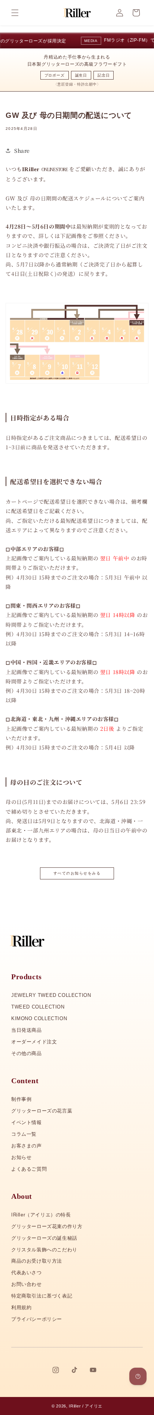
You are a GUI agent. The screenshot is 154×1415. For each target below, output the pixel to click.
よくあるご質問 (29, 1169)
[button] (15, 13)
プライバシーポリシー (36, 1319)
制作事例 (21, 1099)
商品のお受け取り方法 (36, 1260)
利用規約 (21, 1307)
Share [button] (22, 150)
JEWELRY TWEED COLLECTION (51, 995)
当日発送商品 (26, 1030)
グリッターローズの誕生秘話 (44, 1238)
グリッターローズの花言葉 (41, 1110)
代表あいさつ (26, 1272)
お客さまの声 (26, 1145)
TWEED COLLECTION (38, 1006)
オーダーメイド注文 (34, 1041)
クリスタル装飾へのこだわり (44, 1249)
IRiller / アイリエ (85, 1406)
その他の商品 (26, 1053)
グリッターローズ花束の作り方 (46, 1226)
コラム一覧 (24, 1134)
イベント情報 (26, 1122)
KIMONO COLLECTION (39, 1018)
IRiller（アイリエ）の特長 (41, 1214)
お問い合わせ (26, 1284)
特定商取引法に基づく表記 (41, 1295)
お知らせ (21, 1157)
